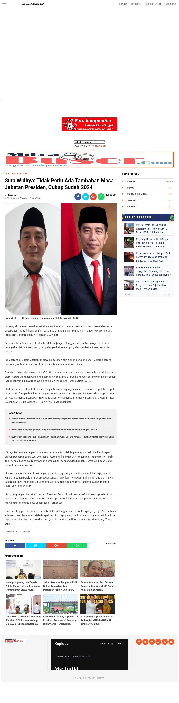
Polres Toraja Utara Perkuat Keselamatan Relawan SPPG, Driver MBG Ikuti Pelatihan (152, 229)
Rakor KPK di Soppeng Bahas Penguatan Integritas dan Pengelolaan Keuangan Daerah (54, 429)
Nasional (16, 173)
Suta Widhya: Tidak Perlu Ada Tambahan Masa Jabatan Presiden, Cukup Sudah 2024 (59, 183)
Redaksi (135, 3)
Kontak (123, 3)
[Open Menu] (4, 4)
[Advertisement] (89, 24)
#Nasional (12, 531)
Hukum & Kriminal (137, 194)
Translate (100, 146)
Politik (25, 173)
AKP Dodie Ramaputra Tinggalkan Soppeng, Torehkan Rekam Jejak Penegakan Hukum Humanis (153, 271)
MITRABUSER (98, 678)
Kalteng (131, 206)
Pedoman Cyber (152, 3)
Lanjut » (168, 294)
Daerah (131, 181)
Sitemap (169, 3)
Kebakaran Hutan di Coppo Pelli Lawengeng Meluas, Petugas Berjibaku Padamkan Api (153, 257)
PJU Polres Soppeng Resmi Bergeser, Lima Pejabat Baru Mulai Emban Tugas (151, 285)
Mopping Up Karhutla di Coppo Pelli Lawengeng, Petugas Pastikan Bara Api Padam (152, 243)
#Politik (26, 531)
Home (7, 173)
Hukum (131, 188)
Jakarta (131, 200)
